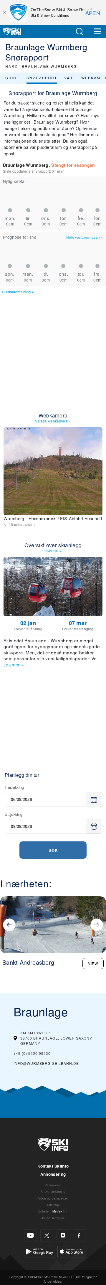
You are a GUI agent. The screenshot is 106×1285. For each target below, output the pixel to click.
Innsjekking (14, 787)
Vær (69, 77)
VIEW (93, 963)
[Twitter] (46, 1235)
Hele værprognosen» (84, 237)
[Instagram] (63, 1235)
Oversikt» (52, 550)
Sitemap (53, 1205)
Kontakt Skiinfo (53, 1166)
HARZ (11, 66)
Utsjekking (13, 814)
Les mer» (13, 664)
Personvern (53, 1185)
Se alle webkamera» (53, 420)
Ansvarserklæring (53, 1191)
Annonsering (53, 1174)
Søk (53, 850)
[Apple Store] (71, 1251)
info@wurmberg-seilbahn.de (46, 1063)
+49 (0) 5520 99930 (32, 1053)
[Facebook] (79, 1235)
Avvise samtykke (53, 1218)
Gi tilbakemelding (16, 291)
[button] (79, 32)
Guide (12, 77)
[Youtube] (30, 1235)
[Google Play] (39, 1251)
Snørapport (41, 77)
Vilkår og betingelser (53, 1198)
